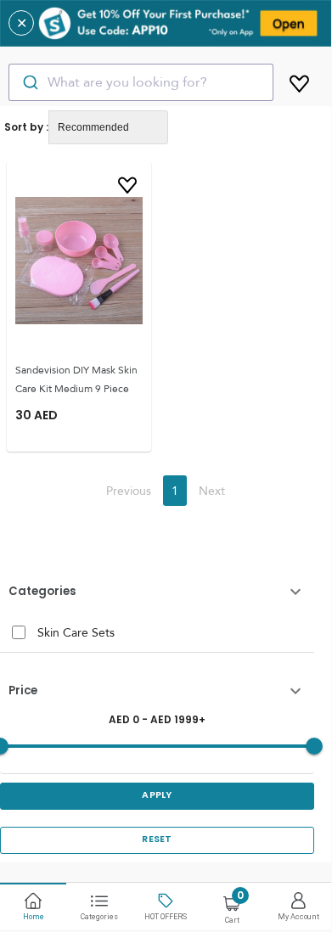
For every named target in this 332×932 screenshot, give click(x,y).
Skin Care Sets (76, 632)
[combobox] (140, 82)
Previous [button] (128, 491)
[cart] (299, 80)
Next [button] (212, 491)
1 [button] (175, 491)
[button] (157, 591)
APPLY (157, 795)
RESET (157, 839)
